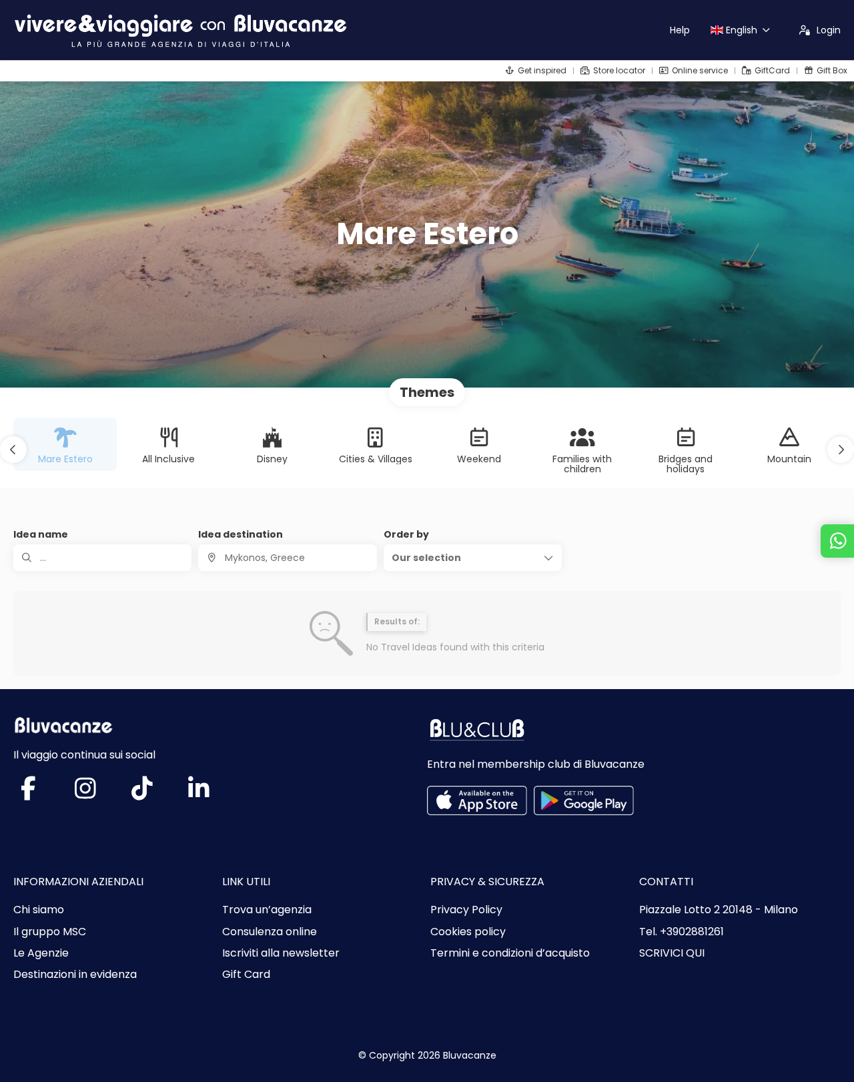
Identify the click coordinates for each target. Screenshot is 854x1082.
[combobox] (287, 557)
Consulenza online (269, 932)
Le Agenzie (41, 953)
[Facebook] (41, 793)
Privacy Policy (466, 910)
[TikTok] (155, 793)
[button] (13, 449)
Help (680, 30)
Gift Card (246, 974)
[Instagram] (98, 793)
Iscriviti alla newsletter (281, 953)
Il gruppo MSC (49, 932)
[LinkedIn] (211, 793)
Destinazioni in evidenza (75, 974)
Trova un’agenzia (267, 910)
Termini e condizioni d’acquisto (510, 953)
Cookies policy (468, 932)
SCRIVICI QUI (672, 953)
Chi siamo (38, 910)
